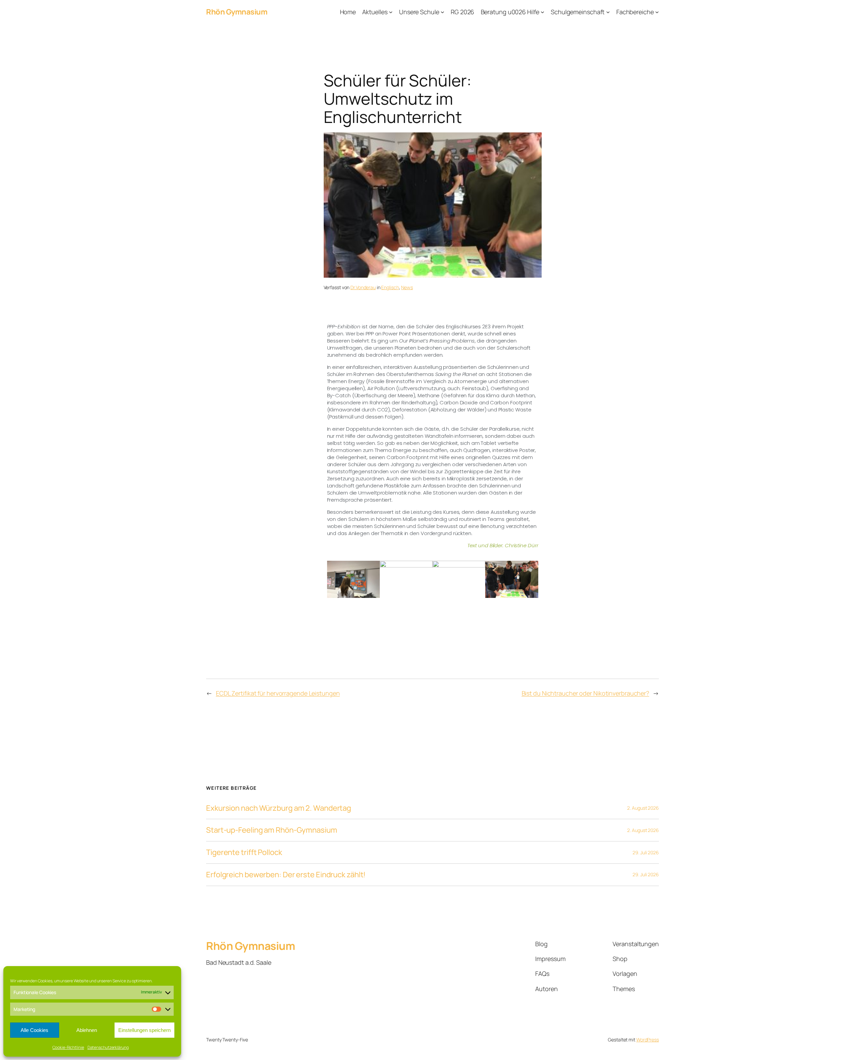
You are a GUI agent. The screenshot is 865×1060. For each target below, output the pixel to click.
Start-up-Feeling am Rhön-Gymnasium (271, 830)
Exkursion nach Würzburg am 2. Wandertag (278, 808)
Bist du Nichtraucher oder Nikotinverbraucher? (585, 693)
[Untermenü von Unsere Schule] (442, 12)
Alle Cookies (34, 1030)
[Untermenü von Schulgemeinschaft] (608, 12)
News (407, 287)
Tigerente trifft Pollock (244, 852)
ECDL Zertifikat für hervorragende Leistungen (278, 693)
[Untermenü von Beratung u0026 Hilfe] (542, 12)
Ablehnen (86, 1030)
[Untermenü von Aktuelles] (391, 12)
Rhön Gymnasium (236, 12)
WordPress (647, 1039)
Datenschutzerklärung (108, 1047)
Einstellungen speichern (144, 1030)
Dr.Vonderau (363, 287)
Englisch (390, 287)
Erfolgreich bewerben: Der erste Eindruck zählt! (286, 874)
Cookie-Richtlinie (68, 1047)
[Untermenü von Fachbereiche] (657, 12)
